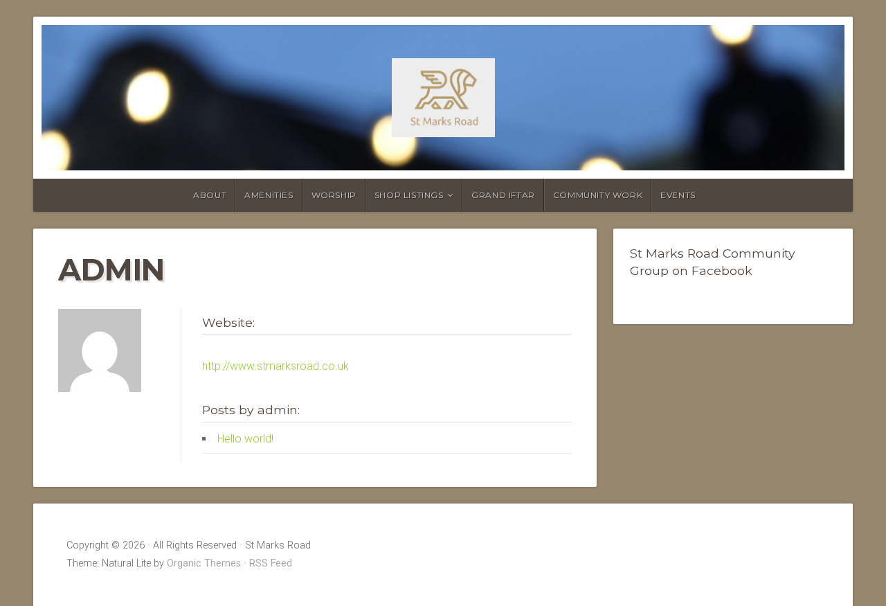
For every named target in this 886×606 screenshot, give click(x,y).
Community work (597, 195)
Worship (333, 195)
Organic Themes (204, 563)
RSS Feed (270, 563)
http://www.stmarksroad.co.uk (275, 366)
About (209, 195)
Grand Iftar (503, 195)
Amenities (268, 195)
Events (678, 195)
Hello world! (245, 438)
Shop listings (409, 195)
